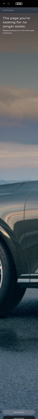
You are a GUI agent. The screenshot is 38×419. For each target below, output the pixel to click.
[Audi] (19, 3)
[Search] (8, 3)
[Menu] (4, 4)
